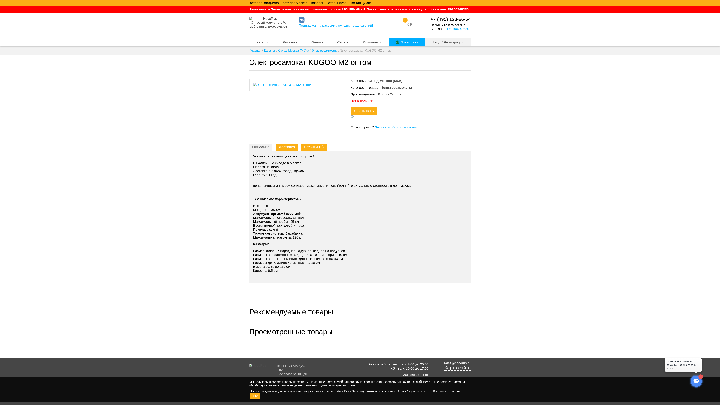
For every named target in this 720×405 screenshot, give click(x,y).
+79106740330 (457, 29)
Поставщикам (360, 3)
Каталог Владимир (264, 3)
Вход (436, 42)
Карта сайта (457, 367)
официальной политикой (404, 381)
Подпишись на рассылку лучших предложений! (336, 25)
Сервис (343, 42)
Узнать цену (363, 111)
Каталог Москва (295, 3)
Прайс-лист (408, 42)
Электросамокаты (325, 50)
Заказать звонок (415, 375)
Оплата (317, 42)
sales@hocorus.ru (457, 363)
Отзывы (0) (314, 147)
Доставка (290, 42)
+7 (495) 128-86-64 (450, 19)
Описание (260, 147)
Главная (255, 50)
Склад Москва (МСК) (293, 50)
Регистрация (454, 42)
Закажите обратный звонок (396, 127)
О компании (372, 42)
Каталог (262, 42)
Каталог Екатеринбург (328, 3)
